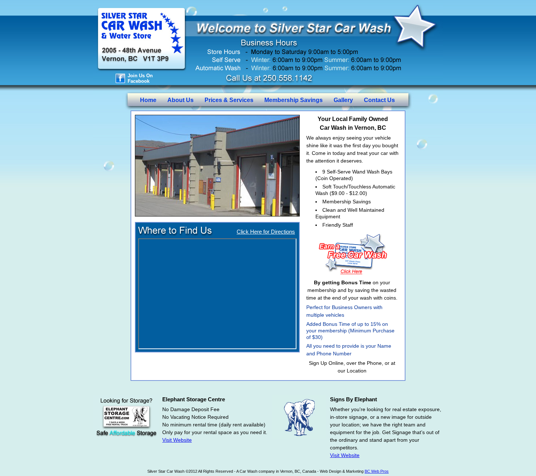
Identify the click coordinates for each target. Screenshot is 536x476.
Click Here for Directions (266, 232)
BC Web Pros (377, 471)
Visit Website (177, 440)
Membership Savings (293, 100)
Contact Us (379, 100)
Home (148, 100)
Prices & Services (229, 100)
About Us (180, 100)
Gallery (343, 100)
